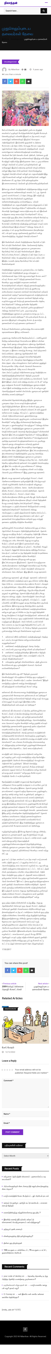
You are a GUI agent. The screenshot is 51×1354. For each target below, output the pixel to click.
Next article (43, 983)
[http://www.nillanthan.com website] (22, 69)
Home (6, 39)
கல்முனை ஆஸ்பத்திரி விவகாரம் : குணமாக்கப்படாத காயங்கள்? (24, 1178)
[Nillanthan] (25, 69)
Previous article (9, 983)
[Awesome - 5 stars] (12, 1070)
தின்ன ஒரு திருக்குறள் (13, 1243)
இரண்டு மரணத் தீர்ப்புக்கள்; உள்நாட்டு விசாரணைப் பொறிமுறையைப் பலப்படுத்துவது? (21, 1221)
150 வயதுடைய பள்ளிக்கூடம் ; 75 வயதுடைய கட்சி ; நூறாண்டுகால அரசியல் (24, 1251)
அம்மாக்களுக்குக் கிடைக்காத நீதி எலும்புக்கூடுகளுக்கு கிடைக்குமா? (25, 1187)
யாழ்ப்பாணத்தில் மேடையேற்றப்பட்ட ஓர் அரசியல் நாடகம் (26, 1196)
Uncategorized (17, 39)
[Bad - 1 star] (2, 1070)
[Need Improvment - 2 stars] (5, 1070)
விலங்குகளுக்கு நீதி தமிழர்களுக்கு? (18, 1236)
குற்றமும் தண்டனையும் (13, 1229)
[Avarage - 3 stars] (7, 1070)
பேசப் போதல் (8, 1047)
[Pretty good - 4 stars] (9, 1070)
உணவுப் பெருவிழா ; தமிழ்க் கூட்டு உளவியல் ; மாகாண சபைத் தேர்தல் (24, 1204)
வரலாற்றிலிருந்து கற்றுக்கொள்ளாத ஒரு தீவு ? (22, 1212)
